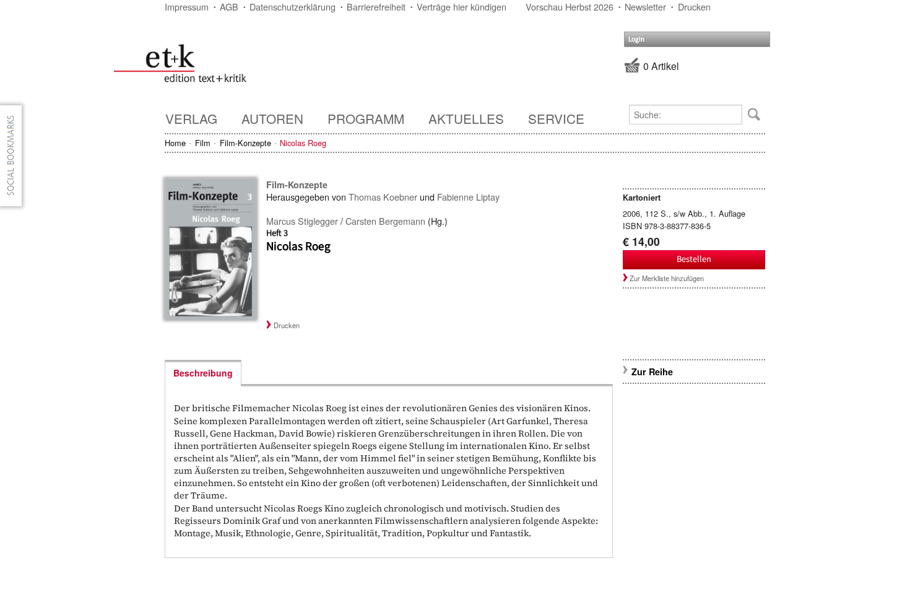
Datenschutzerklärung (292, 6)
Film (202, 143)
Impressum (187, 6)
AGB (229, 6)
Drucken (694, 6)
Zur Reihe (652, 371)
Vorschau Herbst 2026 (569, 6)
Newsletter (645, 6)
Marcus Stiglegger (302, 220)
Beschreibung (203, 373)
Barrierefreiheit (376, 6)
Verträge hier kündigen (461, 6)
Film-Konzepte (245, 143)
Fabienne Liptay (468, 196)
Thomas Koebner (383, 196)
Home (175, 143)
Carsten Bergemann (385, 220)
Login (636, 39)
